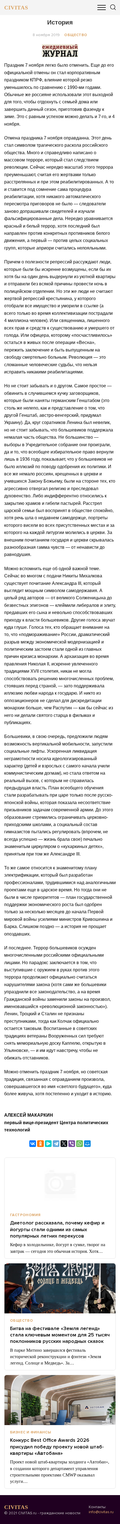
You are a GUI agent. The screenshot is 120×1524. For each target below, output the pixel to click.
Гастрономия (25, 1215)
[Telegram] (56, 1143)
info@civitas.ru (101, 1512)
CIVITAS (16, 7)
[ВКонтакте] (32, 1143)
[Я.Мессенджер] (48, 1143)
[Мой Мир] (87, 1143)
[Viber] (71, 1143)
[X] (64, 1143)
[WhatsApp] (79, 1143)
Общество (75, 35)
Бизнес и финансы (30, 1432)
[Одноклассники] (40, 1143)
